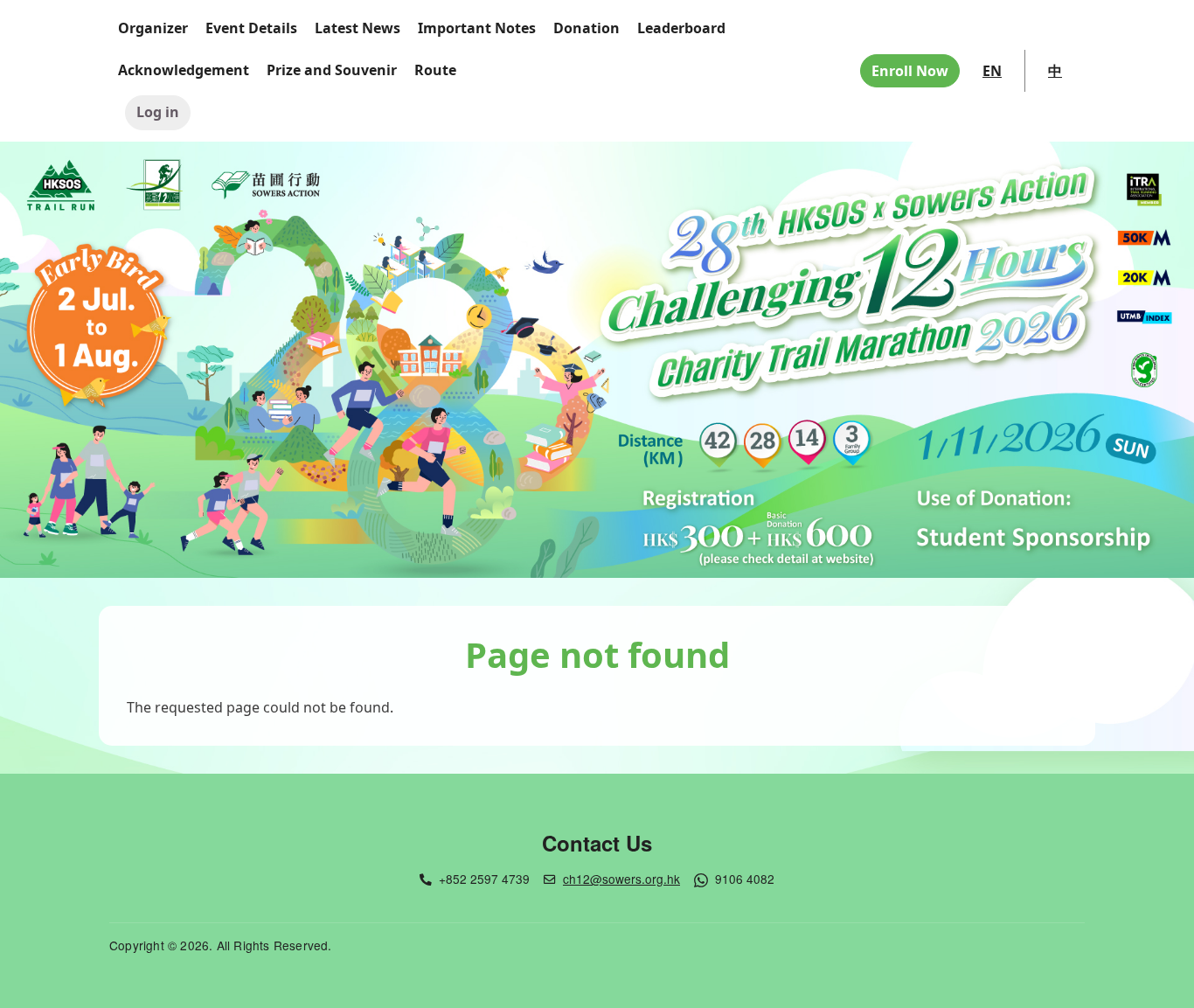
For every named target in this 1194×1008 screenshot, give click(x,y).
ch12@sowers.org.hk (621, 878)
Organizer (153, 28)
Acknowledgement (183, 70)
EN (992, 70)
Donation (586, 28)
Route (435, 70)
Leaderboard (681, 28)
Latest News (357, 28)
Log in (157, 112)
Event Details (251, 28)
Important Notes (477, 28)
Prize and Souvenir (332, 70)
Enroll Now (909, 70)
